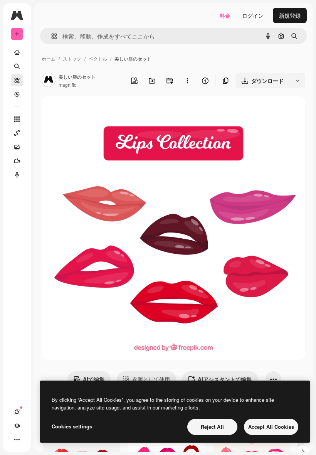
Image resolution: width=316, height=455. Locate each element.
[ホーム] (17, 52)
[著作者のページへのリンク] (48, 80)
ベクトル (98, 58)
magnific (67, 84)
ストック (72, 58)
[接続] (17, 412)
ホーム (48, 58)
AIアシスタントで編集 (225, 379)
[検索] (17, 66)
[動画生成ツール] (17, 161)
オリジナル (94, 111)
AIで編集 (93, 379)
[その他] (17, 439)
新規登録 (290, 15)
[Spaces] (17, 133)
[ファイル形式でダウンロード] (297, 80)
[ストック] (17, 80)
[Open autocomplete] (51, 36)
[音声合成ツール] (17, 175)
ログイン (253, 15)
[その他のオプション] (187, 80)
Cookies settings (72, 426)
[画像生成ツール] (17, 147)
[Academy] (17, 426)
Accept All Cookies (271, 426)
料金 (225, 15)
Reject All (212, 426)
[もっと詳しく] (17, 94)
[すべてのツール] (17, 119)
